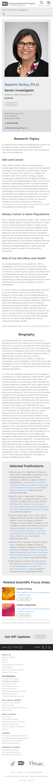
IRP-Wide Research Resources (14, 691)
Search (31, 780)
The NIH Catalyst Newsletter (13, 727)
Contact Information (10, 672)
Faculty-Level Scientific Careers (14, 736)
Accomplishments (9, 684)
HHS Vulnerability (17, 776)
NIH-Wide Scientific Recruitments (15, 738)
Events (4, 729)
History (5, 660)
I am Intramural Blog (10, 719)
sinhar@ (16, 128)
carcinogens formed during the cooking (23, 204)
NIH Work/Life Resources (12, 755)
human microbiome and (35, 326)
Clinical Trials (7, 710)
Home (12, 772)
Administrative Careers (11, 743)
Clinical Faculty (8, 705)
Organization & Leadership (12, 665)
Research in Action (9, 689)
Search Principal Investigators (15, 10)
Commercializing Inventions (13, 696)
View (12, 104)
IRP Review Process (9, 694)
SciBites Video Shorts (10, 724)
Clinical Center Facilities (11, 703)
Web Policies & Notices (39, 776)
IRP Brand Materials (35, 772)
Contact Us (21, 772)
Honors (5, 662)
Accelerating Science (10, 686)
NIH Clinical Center (11, 700)
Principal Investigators (10, 681)
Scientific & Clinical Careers (12, 741)
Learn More (23, 599)
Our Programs (7, 667)
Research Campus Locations (13, 670)
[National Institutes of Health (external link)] (21, 763)
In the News (6, 717)
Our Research (9, 676)
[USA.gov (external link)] (36, 763)
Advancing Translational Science (14, 708)
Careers (6, 733)
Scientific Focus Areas (10, 679)
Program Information (10, 750)
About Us (6, 655)
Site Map (22, 780)
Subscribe (40, 637)
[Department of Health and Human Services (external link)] (12, 763)
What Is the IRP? (8, 657)
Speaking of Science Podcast (13, 722)
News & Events (9, 714)
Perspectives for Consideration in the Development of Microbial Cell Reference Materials (28, 566)
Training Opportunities (11, 752)
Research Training (11, 747)
